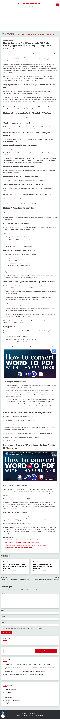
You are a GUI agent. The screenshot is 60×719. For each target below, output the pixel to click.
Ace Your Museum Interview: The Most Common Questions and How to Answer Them (27, 677)
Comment (4, 593)
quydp (14, 48)
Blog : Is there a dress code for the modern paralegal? (20, 547)
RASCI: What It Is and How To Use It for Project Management (22, 542)
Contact (19, 715)
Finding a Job (8, 692)
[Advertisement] (30, 19)
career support (30, 3)
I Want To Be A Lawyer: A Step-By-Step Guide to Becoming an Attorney (15, 566)
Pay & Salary (8, 697)
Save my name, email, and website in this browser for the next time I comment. (23, 628)
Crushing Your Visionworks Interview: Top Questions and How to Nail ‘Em (24, 674)
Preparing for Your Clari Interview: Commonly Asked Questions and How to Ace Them (27, 664)
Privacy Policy (26, 715)
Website (3, 622)
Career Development (8, 40)
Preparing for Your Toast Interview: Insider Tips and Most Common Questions (25, 671)
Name (3, 610)
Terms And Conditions (37, 715)
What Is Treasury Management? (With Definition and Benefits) (22, 540)
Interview (7, 695)
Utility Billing (8, 703)
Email (3, 616)
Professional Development (12, 700)
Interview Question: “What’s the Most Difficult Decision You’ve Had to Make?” (26, 545)
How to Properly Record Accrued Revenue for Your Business (43, 566)
